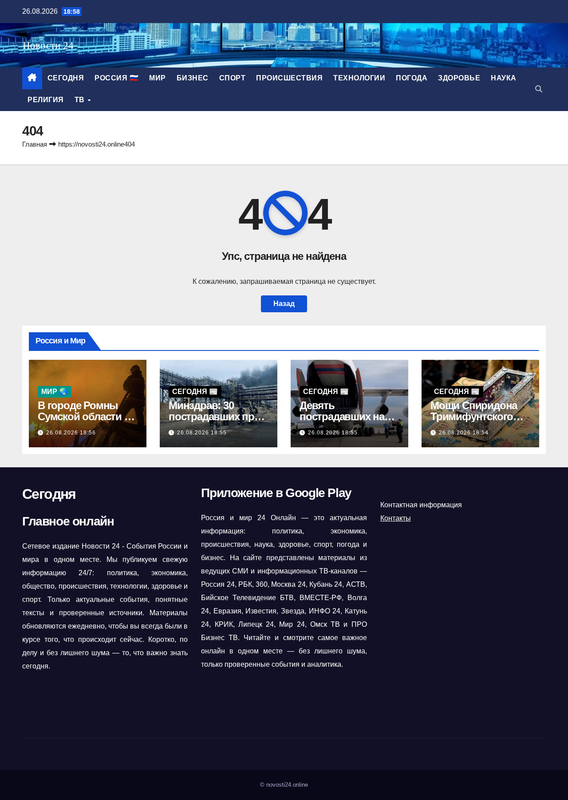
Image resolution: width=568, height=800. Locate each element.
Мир (157, 78)
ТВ (81, 99)
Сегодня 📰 (195, 391)
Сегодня (65, 78)
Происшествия (289, 78)
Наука (504, 78)
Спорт (232, 78)
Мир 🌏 (54, 391)
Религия (46, 99)
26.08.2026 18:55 (202, 433)
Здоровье (459, 78)
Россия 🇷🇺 (116, 78)
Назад (284, 303)
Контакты (395, 518)
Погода (411, 78)
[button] (538, 89)
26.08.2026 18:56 (71, 433)
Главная (34, 144)
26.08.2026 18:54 (464, 433)
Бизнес (193, 78)
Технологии (359, 78)
